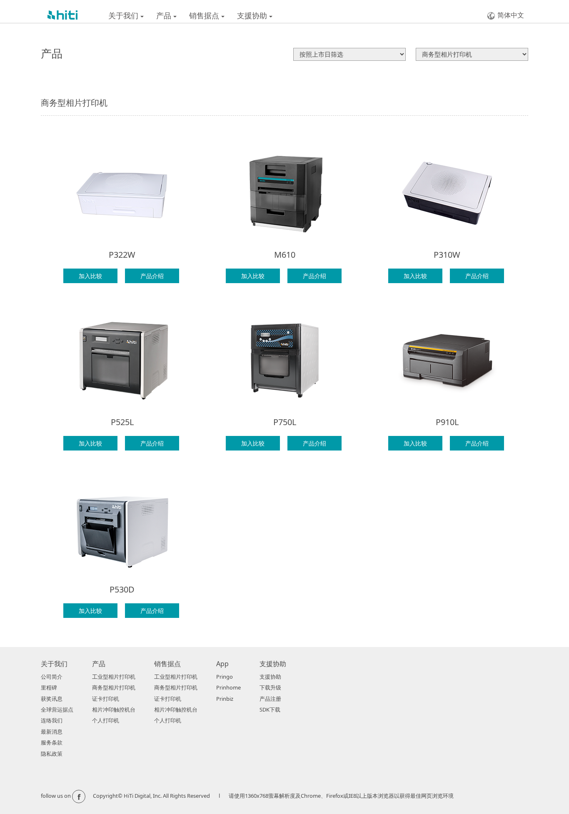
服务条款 (51, 742)
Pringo (224, 676)
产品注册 (270, 698)
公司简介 (51, 676)
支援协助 (253, 15)
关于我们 (124, 15)
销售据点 (205, 15)
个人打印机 (105, 720)
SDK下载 (270, 709)
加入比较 (90, 276)
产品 (164, 15)
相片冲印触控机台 (113, 709)
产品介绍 (152, 276)
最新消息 (51, 731)
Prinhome (228, 687)
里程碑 (49, 687)
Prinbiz (224, 698)
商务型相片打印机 (113, 687)
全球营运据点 (57, 709)
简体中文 (510, 15)
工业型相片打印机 (113, 676)
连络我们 (51, 720)
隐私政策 (51, 753)
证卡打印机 (105, 698)
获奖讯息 (51, 698)
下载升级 (270, 687)
